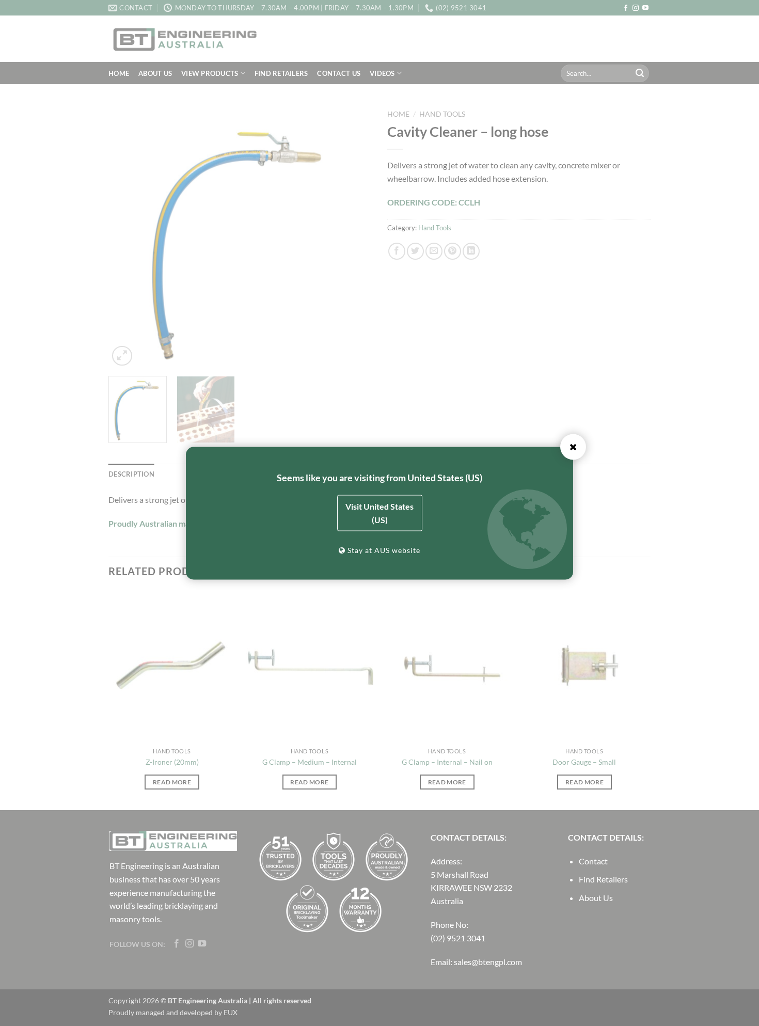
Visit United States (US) (379, 512)
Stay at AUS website (382, 549)
